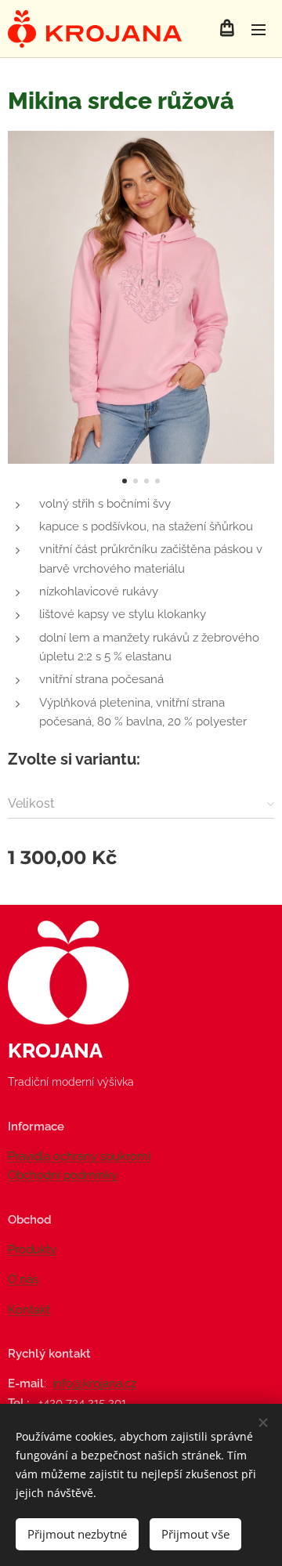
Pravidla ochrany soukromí (79, 1156)
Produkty (32, 1249)
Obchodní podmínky (63, 1175)
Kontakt (29, 1310)
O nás (23, 1279)
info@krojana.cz (94, 1383)
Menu (258, 29)
